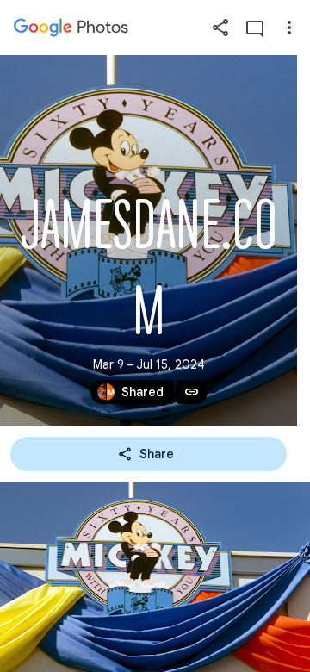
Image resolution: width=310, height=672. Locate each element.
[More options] (289, 27)
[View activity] (255, 27)
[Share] (220, 27)
